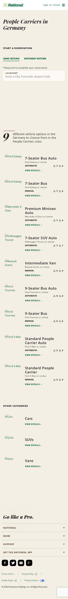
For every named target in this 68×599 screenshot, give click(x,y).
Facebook (5, 563)
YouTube (21, 563)
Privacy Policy (28, 574)
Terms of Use (8, 574)
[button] (51, 4)
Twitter (13, 563)
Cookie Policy (8, 580)
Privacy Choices (32, 580)
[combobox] (34, 76)
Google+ (29, 563)
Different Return (35, 58)
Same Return (11, 58)
